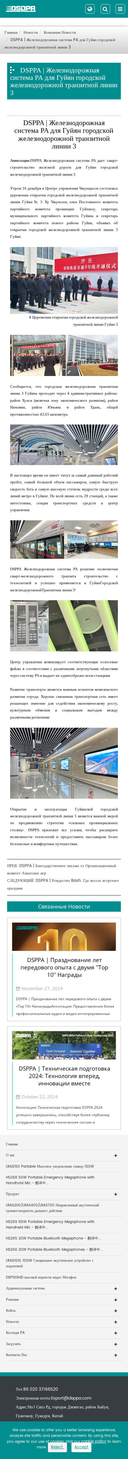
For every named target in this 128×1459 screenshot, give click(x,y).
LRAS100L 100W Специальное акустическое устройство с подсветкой (49, 1263)
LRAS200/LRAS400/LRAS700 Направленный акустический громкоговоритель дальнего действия (52, 1208)
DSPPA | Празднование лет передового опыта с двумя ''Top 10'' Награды (64, 967)
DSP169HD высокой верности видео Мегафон (41, 1277)
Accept (81, 1447)
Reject (57, 1447)
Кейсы (10, 1310)
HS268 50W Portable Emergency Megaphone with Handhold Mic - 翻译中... (50, 1180)
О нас (10, 1155)
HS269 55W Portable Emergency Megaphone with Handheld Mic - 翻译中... (50, 1224)
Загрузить (13, 1344)
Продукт (12, 1194)
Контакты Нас (16, 1355)
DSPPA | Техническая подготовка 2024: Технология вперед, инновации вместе (64, 1076)
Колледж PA (15, 1333)
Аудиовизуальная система (25, 1288)
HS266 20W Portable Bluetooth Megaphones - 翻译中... (54, 1250)
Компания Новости (60, 33)
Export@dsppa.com (71, 1398)
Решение (12, 1300)
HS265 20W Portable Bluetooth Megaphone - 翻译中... (53, 1238)
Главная (11, 33)
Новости (31, 33)
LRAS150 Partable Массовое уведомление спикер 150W (50, 1166)
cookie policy (93, 1442)
